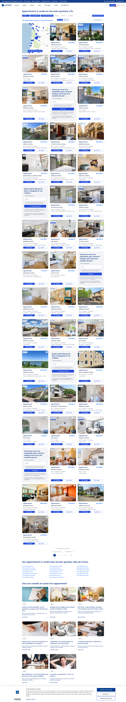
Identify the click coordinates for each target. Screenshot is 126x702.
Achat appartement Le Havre (55, 573)
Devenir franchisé (36, 1)
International (55, 1)
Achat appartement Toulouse (28, 568)
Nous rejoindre (27, 1)
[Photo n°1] (63, 32)
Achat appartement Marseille (55, 566)
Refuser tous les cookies (106, 698)
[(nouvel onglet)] (35, 359)
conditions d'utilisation (64, 117)
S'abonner (63, 109)
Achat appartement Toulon (83, 573)
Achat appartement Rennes (55, 571)
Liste (61, 19)
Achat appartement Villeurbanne (56, 577)
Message (58, 51)
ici (70, 106)
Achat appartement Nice (54, 568)
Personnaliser (105, 694)
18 (71, 555)
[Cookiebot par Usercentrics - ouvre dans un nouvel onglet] (17, 699)
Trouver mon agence (110, 1)
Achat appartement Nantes (83, 568)
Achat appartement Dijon (55, 575)
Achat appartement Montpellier (29, 569)
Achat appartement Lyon (82, 566)
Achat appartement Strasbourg (56, 569)
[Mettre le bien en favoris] (75, 25)
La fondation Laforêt (45, 1)
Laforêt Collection (63, 1)
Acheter (25, 15)
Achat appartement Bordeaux (83, 569)
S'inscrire (113, 6)
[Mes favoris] (106, 5)
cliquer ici (65, 114)
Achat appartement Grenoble (28, 575)
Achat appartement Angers (83, 575)
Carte (66, 19)
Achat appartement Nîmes (28, 577)
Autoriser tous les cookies (106, 689)
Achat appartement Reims (82, 571)
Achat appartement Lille (27, 571)
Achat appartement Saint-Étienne (29, 573)
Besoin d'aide (121, 1)
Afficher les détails (30, 699)
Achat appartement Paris (27, 566)
